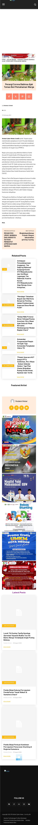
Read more (20, 291)
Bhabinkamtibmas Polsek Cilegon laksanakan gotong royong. (27, 236)
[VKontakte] (29, 804)
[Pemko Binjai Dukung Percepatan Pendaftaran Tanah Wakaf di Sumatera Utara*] (19, 669)
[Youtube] (26, 407)
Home (3, 59)
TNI (4, 269)
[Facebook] (9, 96)
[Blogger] (9, 804)
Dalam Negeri (11, 59)
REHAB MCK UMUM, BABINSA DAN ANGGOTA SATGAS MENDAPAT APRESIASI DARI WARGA (10, 239)
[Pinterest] (22, 96)
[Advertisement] (19, 29)
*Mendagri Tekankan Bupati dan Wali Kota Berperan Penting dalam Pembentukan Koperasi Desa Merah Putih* (25, 302)
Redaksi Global (8, 105)
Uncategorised (9, 626)
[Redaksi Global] (13, 401)
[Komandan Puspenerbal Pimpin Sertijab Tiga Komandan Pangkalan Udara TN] (9, 344)
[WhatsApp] (29, 96)
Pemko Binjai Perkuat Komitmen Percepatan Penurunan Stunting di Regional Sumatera (18, 746)
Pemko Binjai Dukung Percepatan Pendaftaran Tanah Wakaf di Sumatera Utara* (17, 692)
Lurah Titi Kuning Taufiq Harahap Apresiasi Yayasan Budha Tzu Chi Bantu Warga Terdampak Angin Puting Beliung (19, 636)
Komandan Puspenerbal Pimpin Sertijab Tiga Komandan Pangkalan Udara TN (26, 343)
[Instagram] (16, 407)
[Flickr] (19, 804)
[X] (16, 96)
